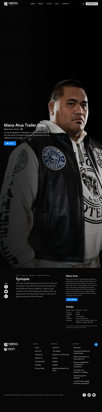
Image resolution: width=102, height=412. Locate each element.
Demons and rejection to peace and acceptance (81, 364)
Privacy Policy (39, 368)
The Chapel (56, 351)
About (41, 3)
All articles (77, 347)
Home (17, 275)
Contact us (38, 354)
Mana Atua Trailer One (44, 275)
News (33, 3)
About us (38, 351)
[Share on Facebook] (6, 287)
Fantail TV (24, 275)
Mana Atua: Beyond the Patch (60, 369)
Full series (72, 299)
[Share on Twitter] (6, 292)
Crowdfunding (39, 361)
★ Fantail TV (92, 3)
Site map (38, 365)
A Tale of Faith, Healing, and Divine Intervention (82, 382)
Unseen (55, 358)
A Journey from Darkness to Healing (80, 371)
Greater (55, 361)
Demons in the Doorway (61, 354)
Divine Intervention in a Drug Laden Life (81, 358)
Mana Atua (32, 275)
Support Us (38, 358)
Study (49, 3)
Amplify (55, 365)
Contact (65, 3)
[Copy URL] (6, 296)
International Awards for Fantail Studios (82, 352)
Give (57, 3)
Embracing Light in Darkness (80, 377)
